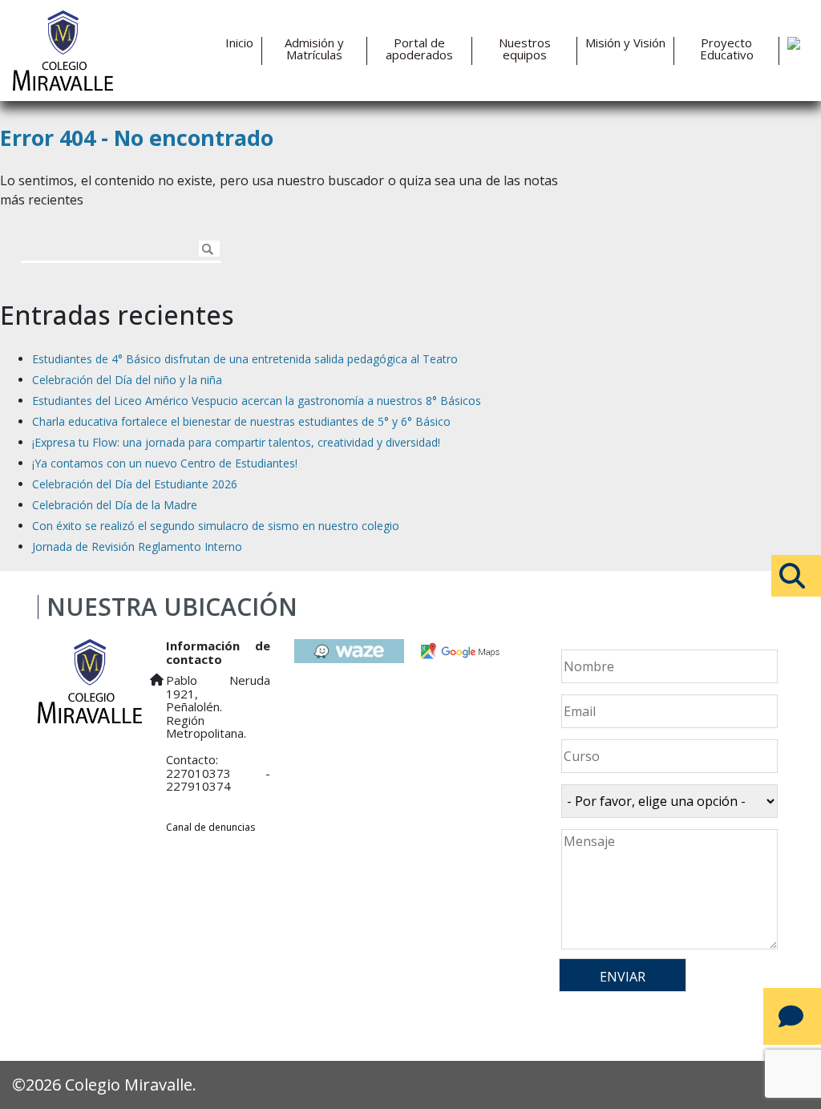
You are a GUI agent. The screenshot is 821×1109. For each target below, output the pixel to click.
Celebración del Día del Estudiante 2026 (134, 484)
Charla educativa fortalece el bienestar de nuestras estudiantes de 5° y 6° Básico (241, 421)
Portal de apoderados (419, 49)
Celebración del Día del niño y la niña (127, 379)
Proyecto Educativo (727, 49)
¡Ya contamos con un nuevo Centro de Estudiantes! (164, 463)
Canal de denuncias (210, 827)
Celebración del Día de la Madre (114, 504)
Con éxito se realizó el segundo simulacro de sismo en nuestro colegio (215, 525)
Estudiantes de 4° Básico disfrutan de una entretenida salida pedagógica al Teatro (245, 358)
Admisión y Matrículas (314, 49)
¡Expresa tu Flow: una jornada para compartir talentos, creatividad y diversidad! (236, 442)
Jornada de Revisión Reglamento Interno (137, 546)
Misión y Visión (625, 43)
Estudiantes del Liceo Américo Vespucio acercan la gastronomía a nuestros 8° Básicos (256, 400)
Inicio (239, 43)
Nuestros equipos (525, 49)
